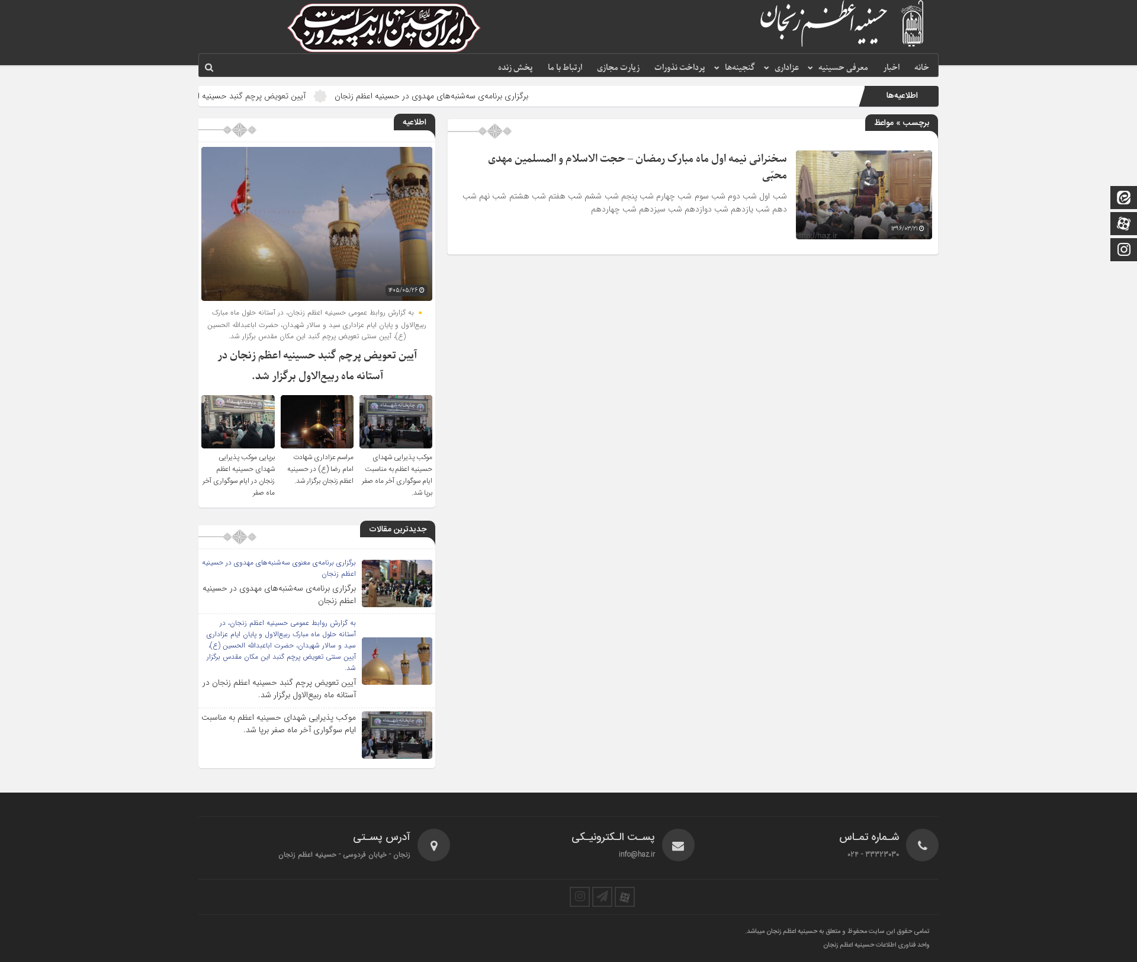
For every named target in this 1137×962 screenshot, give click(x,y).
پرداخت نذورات (679, 68)
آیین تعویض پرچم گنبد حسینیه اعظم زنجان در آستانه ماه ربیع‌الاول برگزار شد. (221, 95)
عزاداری (787, 68)
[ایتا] (1124, 198)
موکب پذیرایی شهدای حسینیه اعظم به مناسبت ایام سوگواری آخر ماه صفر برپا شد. (397, 475)
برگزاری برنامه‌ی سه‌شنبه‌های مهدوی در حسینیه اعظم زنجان (473, 95)
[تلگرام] (602, 897)
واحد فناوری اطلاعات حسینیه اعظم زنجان (876, 945)
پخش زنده (515, 68)
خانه (921, 68)
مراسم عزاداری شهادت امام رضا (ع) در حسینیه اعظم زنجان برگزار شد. (320, 469)
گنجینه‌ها (740, 68)
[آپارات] (1124, 224)
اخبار (891, 68)
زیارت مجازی (618, 68)
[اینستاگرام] (1124, 250)
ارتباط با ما (565, 68)
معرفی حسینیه (843, 68)
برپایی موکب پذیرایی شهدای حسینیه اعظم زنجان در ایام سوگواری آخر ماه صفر (239, 475)
